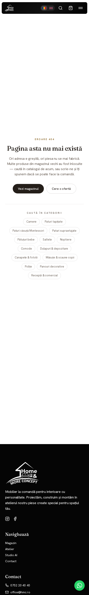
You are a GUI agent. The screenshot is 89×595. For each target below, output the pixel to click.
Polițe (28, 266)
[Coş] (70, 8)
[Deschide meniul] (80, 8)
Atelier (9, 549)
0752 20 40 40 (20, 585)
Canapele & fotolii (26, 257)
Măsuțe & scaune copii (60, 257)
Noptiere (66, 239)
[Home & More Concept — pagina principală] (9, 8)
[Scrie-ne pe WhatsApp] (79, 585)
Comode (26, 248)
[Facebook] (15, 519)
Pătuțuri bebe (26, 239)
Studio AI (11, 555)
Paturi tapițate (54, 221)
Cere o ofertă (61, 189)
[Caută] (60, 8)
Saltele (47, 239)
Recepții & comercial (44, 275)
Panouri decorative (52, 266)
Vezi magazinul (28, 189)
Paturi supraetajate (64, 231)
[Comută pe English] (51, 8)
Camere (31, 221)
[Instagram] (7, 519)
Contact (10, 561)
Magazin (10, 543)
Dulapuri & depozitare (54, 248)
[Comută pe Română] (44, 8)
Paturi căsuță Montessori (28, 231)
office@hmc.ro (20, 592)
